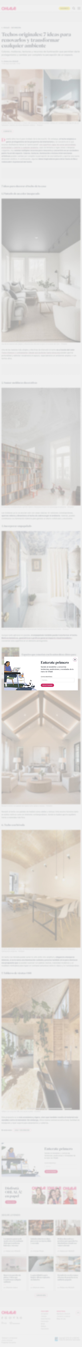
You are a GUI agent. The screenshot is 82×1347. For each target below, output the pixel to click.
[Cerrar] (75, 660)
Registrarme (47, 685)
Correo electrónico (46, 676)
